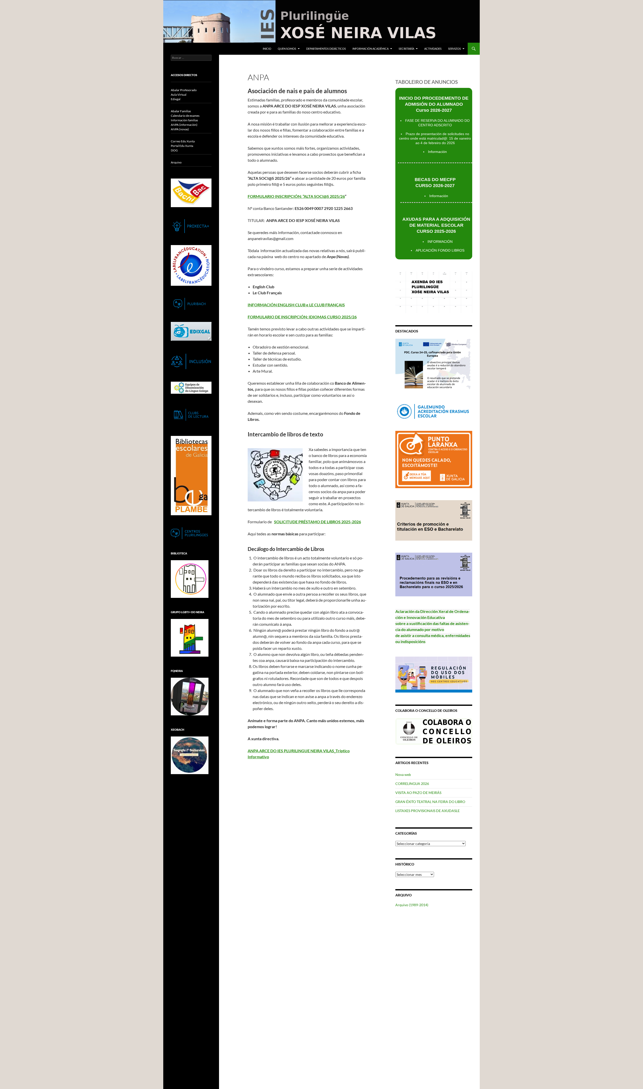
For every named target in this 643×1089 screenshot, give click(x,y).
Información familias (184, 120)
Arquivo (176, 162)
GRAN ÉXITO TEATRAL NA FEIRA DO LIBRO (430, 801)
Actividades (433, 48)
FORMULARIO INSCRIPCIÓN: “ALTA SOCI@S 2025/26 (296, 196)
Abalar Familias (181, 111)
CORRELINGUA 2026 (412, 783)
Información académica (370, 48)
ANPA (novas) (180, 129)
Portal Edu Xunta (182, 146)
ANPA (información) (184, 125)
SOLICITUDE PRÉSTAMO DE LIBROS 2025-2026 (317, 521)
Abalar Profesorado (184, 90)
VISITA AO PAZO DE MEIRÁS (418, 792)
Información (437, 152)
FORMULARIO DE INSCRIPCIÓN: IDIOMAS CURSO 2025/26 (302, 316)
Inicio (267, 48)
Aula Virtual (178, 94)
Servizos (454, 48)
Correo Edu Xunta (183, 141)
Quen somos (287, 48)
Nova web (403, 774)
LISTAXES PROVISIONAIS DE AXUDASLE (427, 811)
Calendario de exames (185, 116)
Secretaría (406, 48)
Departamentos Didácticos (326, 48)
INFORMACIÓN (440, 242)
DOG (174, 150)
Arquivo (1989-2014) (411, 905)
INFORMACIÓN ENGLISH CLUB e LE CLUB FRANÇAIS (296, 304)
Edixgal (175, 99)
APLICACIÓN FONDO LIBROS (440, 250)
